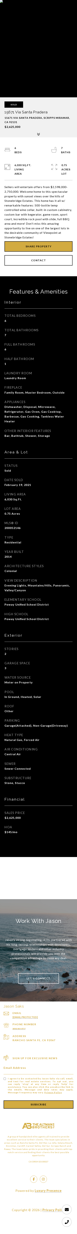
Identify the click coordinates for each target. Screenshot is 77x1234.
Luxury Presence (48, 1191)
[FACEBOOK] (33, 1179)
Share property (39, 246)
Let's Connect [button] (38, 978)
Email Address (15, 1067)
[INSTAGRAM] (43, 1179)
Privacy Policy (53, 1092)
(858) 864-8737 (19, 1029)
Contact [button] (38, 260)
